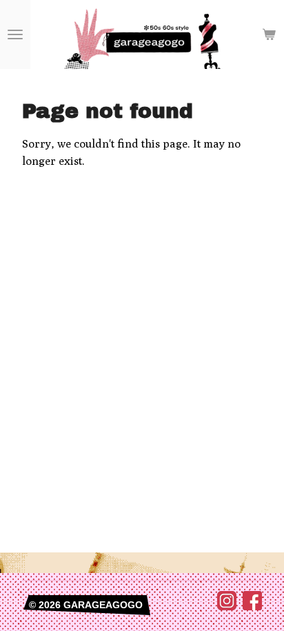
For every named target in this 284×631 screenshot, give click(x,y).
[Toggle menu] (15, 34)
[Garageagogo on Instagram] (226, 606)
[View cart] (269, 34)
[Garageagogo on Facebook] (252, 606)
